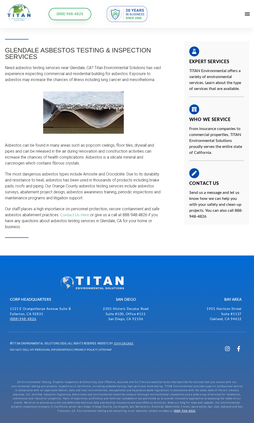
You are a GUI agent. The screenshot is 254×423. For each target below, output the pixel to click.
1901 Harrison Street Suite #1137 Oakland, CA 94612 (224, 314)
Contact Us (204, 183)
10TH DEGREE (123, 343)
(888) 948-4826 (23, 319)
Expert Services (209, 62)
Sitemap (105, 349)
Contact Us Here (74, 215)
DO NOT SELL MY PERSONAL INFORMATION (41, 349)
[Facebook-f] (238, 348)
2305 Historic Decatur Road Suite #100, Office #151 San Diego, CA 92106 (125, 314)
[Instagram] (227, 348)
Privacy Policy (85, 349)
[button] (247, 14)
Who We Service (210, 120)
